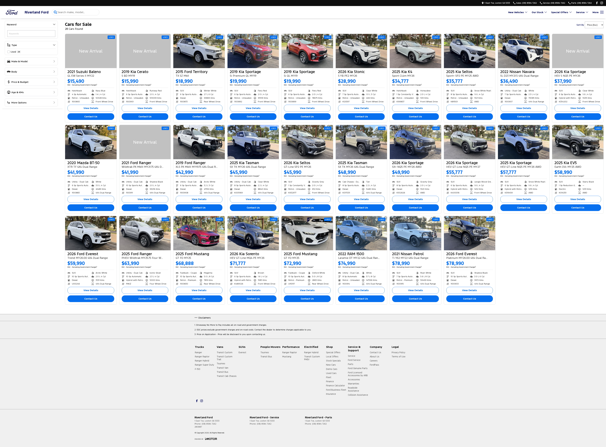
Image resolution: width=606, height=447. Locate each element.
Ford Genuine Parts (358, 368)
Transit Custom (224, 352)
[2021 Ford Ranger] (145, 142)
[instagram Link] (602, 3)
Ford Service (354, 360)
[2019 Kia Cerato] (145, 51)
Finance (330, 381)
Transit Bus (222, 371)
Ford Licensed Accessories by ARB (358, 374)
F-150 (197, 369)
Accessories (354, 379)
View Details (90, 108)
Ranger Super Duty (204, 364)
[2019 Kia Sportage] (253, 51)
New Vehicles (516, 12)
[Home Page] (11, 12)
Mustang (286, 356)
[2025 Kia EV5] (578, 142)
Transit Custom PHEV (312, 358)
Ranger (198, 352)
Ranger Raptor (202, 356)
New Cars (331, 364)
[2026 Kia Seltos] (307, 142)
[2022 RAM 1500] (361, 233)
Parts (350, 364)
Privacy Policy (398, 352)
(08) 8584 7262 (209, 424)
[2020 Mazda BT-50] (91, 142)
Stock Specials (333, 360)
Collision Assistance (358, 394)
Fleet (328, 377)
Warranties (353, 383)
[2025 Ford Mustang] (199, 233)
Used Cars (331, 373)
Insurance (331, 394)
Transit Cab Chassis (227, 376)
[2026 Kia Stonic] (361, 51)
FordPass (374, 364)
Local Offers (332, 356)
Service (580, 12)
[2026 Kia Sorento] (253, 233)
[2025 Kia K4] (415, 51)
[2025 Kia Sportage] (523, 142)
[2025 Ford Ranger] (145, 233)
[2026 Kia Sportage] (578, 51)
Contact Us (90, 116)
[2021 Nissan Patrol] (415, 233)
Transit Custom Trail (224, 358)
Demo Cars (331, 369)
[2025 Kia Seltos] (469, 51)
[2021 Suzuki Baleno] (91, 51)
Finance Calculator (335, 385)
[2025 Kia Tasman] (253, 142)
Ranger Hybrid (202, 360)
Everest (242, 352)
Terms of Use (398, 356)
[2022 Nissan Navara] (523, 51)
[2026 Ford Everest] (91, 233)
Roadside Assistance (353, 389)
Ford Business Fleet (336, 389)
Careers (374, 360)
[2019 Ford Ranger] (199, 142)
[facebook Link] (597, 3)
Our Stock (537, 12)
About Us (374, 356)
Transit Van (222, 367)
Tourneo (221, 363)
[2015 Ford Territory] (199, 51)
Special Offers (559, 12)
